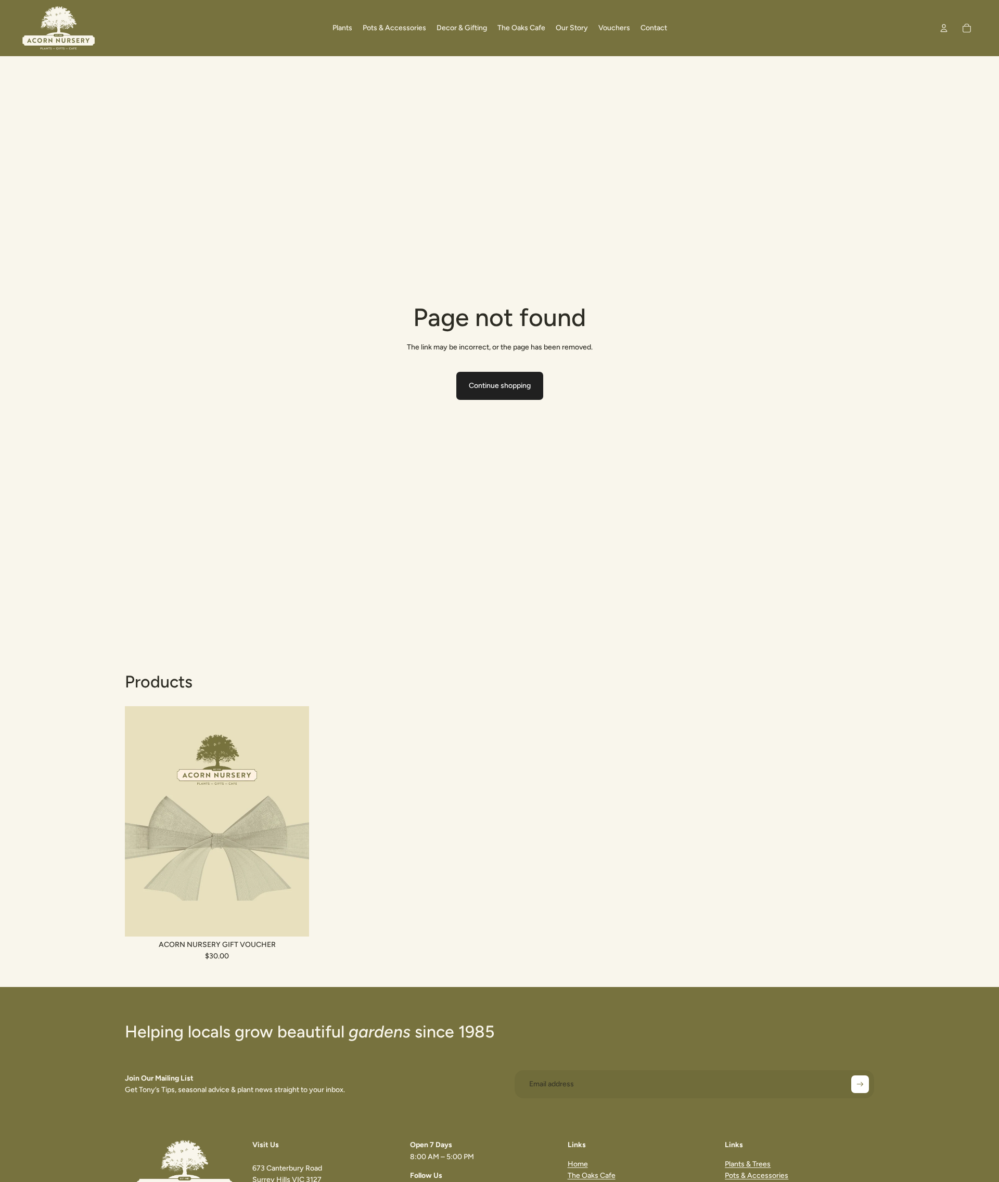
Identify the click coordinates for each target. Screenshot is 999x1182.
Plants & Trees (748, 1164)
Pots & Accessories (756, 1175)
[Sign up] (860, 1084)
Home (578, 1164)
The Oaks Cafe (592, 1175)
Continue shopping (500, 385)
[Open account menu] (943, 28)
